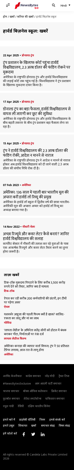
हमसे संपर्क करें (57, 419)
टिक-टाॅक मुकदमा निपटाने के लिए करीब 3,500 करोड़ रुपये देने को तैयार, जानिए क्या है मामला (34, 285)
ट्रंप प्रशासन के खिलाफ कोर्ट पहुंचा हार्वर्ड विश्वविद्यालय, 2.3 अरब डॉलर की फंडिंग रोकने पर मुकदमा (36, 67)
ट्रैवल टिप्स (64, 376)
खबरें (12, 16)
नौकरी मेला (28, 226)
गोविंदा (7, 322)
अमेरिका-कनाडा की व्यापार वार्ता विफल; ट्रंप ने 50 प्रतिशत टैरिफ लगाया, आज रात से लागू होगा (36, 348)
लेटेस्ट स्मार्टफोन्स (32, 398)
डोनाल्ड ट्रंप (28, 55)
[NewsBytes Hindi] (26, 5)
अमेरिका (26, 185)
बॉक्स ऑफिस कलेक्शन (35, 391)
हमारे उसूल (8, 425)
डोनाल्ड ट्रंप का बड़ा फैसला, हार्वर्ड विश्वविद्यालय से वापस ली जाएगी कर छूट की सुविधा (37, 111)
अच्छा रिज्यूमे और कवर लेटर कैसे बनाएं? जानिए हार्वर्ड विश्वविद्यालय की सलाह (36, 236)
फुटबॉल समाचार (11, 398)
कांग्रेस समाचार (33, 376)
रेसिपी (21, 406)
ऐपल (7, 307)
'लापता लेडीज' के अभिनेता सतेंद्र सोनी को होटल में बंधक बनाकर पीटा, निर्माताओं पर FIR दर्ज (35, 332)
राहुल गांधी (8, 406)
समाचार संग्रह (48, 425)
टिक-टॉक (9, 291)
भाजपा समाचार (11, 391)
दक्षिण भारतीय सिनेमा (39, 406)
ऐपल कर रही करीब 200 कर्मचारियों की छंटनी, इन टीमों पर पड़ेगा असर (35, 301)
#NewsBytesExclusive (17, 383)
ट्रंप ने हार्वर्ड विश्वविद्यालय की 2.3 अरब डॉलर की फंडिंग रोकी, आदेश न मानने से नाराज (35, 153)
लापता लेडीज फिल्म (15, 338)
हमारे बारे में (9, 419)
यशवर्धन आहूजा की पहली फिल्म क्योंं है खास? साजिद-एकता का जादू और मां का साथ (34, 316)
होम (5, 16)
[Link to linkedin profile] (42, 434)
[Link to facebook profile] (23, 434)
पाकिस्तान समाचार (55, 398)
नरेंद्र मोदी (50, 376)
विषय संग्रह (64, 425)
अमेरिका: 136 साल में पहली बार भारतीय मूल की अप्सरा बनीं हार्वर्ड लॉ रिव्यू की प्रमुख (36, 195)
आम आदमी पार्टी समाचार (48, 383)
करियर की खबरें (25, 16)
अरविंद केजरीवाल (12, 376)
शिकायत (22, 425)
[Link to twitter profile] (33, 434)
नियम (42, 419)
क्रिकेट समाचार (59, 391)
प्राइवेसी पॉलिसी (27, 419)
